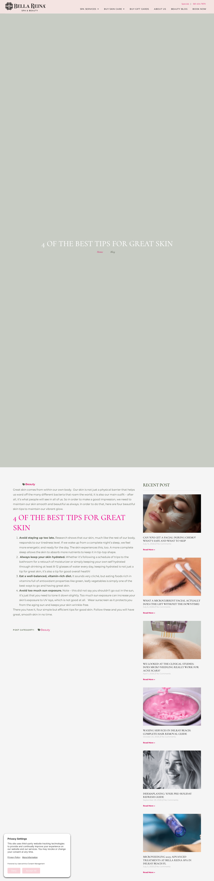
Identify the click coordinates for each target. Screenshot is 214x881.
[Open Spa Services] (98, 9)
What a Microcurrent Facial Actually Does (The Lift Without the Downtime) (171, 602)
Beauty (30, 484)
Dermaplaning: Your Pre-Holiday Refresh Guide (167, 795)
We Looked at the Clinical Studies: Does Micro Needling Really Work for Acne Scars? (171, 667)
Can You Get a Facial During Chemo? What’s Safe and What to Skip (169, 539)
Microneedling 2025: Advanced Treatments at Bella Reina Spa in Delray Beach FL (167, 860)
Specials (185, 4)
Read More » (149, 549)
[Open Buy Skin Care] (124, 9)
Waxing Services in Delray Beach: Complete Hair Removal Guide (167, 732)
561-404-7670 (199, 4)
